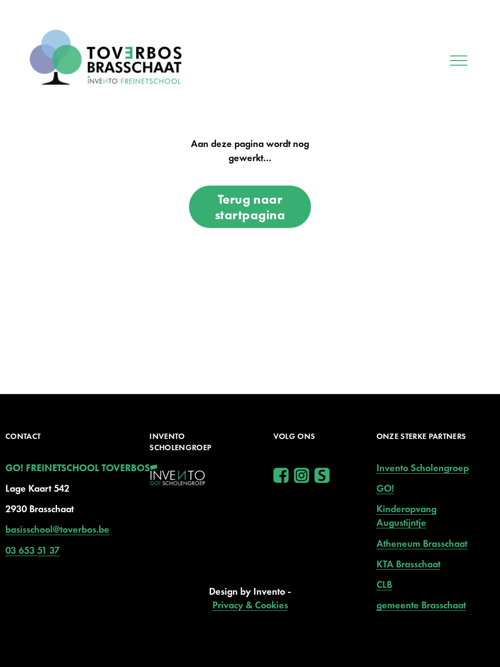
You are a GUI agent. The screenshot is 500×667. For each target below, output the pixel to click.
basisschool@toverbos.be (57, 529)
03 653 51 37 (32, 550)
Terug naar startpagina (250, 207)
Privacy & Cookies (250, 605)
